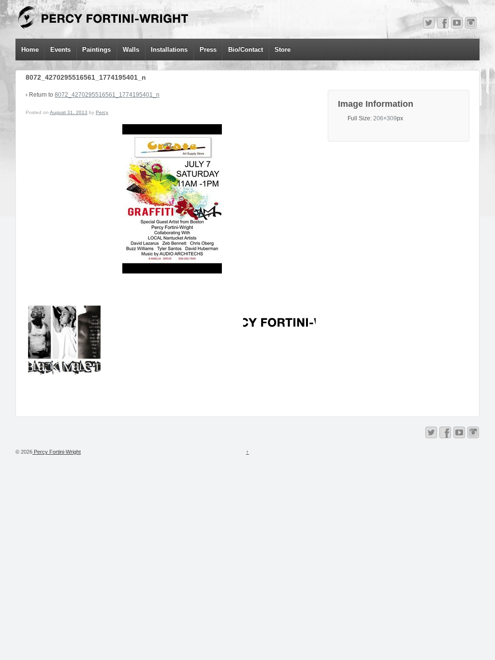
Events (60, 49)
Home (30, 49)
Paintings (96, 49)
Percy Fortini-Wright (56, 452)
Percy (102, 112)
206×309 (385, 118)
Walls (131, 49)
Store (283, 49)
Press (208, 49)
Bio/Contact (245, 49)
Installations (169, 49)
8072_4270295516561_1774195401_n (107, 94)
